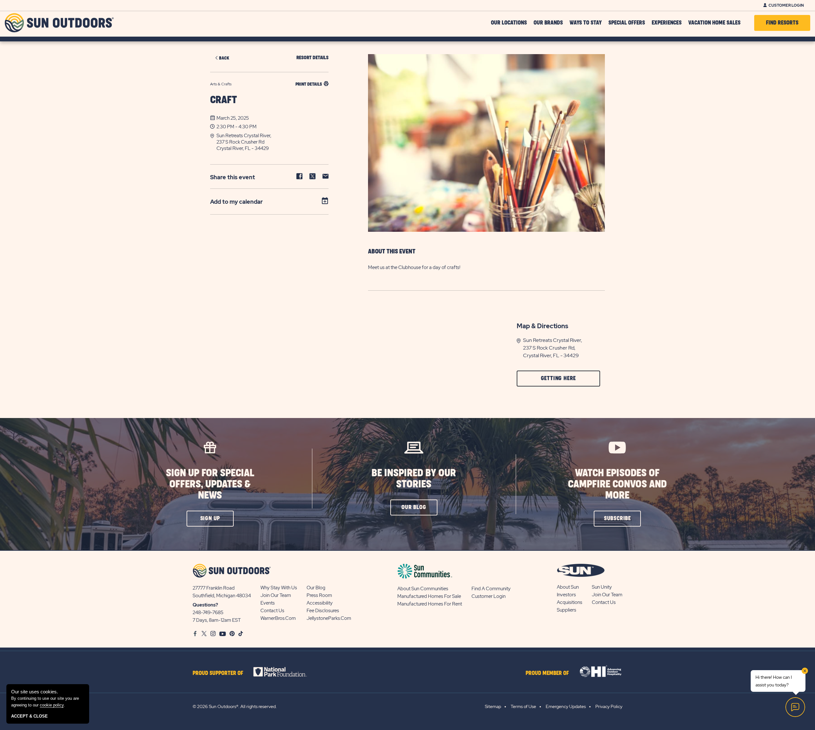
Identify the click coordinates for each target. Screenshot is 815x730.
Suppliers (566, 610)
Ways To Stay (586, 22)
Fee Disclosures (323, 610)
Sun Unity (602, 587)
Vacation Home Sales (714, 22)
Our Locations (509, 22)
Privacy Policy (608, 706)
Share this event (232, 177)
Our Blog (316, 588)
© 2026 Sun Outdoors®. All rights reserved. (235, 706)
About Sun (568, 587)
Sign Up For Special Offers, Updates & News (210, 484)
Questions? (205, 605)
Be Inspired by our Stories (414, 478)
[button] (272, 142)
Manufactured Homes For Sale (429, 596)
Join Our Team (275, 595)
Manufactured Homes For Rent (429, 604)
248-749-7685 (208, 612)
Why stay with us (278, 588)
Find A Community (491, 588)
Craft (223, 100)
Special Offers (626, 22)
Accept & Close (29, 716)
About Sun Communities (422, 588)
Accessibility (320, 603)
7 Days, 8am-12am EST (217, 620)
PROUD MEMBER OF (547, 673)
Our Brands (548, 22)
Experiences (667, 22)
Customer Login (786, 5)
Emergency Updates (566, 706)
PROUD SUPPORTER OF (218, 673)
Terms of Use (523, 706)
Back (224, 58)
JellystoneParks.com (329, 618)
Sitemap (493, 706)
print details (308, 84)
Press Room (319, 595)
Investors (566, 595)
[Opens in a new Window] (286, 672)
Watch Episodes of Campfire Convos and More (617, 484)
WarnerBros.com (278, 618)
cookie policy (52, 705)
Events (267, 603)
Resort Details (312, 57)
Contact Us (272, 610)
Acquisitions (569, 602)
